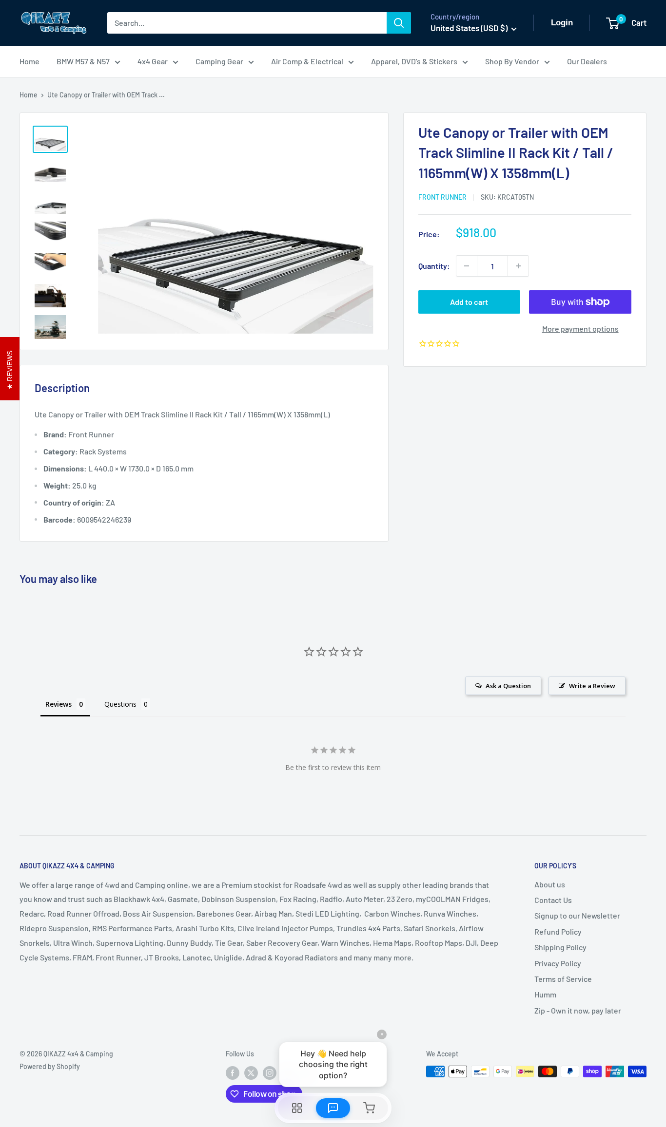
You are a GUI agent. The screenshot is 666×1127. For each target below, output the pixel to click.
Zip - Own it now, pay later (577, 1010)
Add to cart (469, 301)
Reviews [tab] (58, 704)
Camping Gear (219, 61)
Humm (545, 994)
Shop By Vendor (512, 61)
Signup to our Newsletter (577, 915)
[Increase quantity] (518, 266)
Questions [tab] (120, 704)
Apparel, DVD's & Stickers (414, 61)
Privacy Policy (557, 963)
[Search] (399, 23)
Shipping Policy (560, 947)
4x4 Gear (152, 61)
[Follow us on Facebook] (232, 1072)
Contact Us (553, 899)
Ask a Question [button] (508, 685)
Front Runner (442, 197)
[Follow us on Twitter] (251, 1072)
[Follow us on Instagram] (269, 1072)
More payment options (580, 328)
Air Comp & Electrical (307, 61)
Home (29, 61)
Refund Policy (558, 931)
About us (549, 884)
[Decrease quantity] (466, 266)
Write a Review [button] (592, 685)
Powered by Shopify (50, 1066)
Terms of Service (563, 978)
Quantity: (434, 265)
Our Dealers (587, 61)
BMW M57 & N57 (83, 61)
